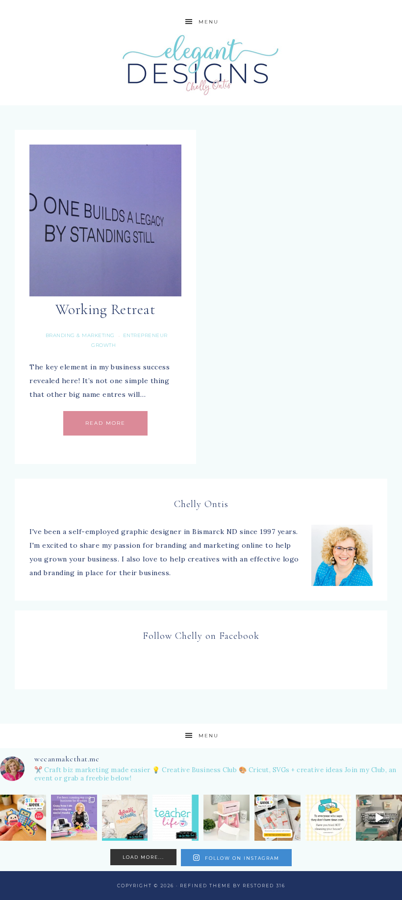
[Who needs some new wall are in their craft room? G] (125, 818)
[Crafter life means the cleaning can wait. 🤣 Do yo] (379, 818)
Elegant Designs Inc (201, 65)
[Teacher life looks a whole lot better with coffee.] (175, 818)
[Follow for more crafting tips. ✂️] (328, 818)
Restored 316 (264, 885)
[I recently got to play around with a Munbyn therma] (226, 818)
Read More (105, 423)
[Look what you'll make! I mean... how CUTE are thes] (23, 818)
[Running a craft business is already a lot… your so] (74, 818)
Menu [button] (209, 22)
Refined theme (205, 885)
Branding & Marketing (80, 335)
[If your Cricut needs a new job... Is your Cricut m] (277, 818)
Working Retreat (105, 309)
